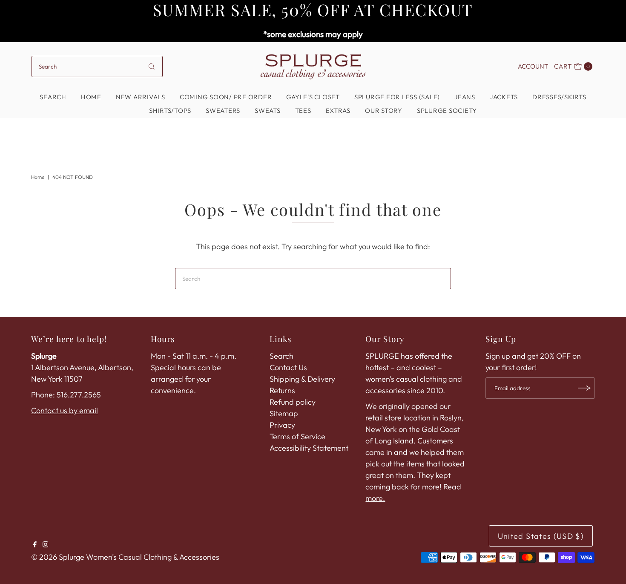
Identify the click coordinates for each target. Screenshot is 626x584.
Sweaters (223, 110)
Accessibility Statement (309, 448)
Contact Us (288, 367)
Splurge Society (447, 110)
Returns (282, 390)
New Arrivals (140, 97)
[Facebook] (35, 544)
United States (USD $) (541, 536)
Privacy (282, 425)
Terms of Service (297, 436)
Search (53, 97)
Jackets (504, 97)
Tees (303, 110)
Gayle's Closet (313, 97)
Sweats (268, 110)
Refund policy (293, 402)
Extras (338, 110)
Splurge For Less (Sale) (397, 97)
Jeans (464, 97)
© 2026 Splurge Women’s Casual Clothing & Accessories (125, 557)
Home (91, 97)
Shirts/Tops (170, 110)
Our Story (383, 110)
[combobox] (97, 66)
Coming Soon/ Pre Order (226, 97)
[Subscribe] (584, 388)
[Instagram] (46, 544)
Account (533, 66)
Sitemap (284, 413)
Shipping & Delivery (302, 379)
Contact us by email (64, 410)
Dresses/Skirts (559, 97)
